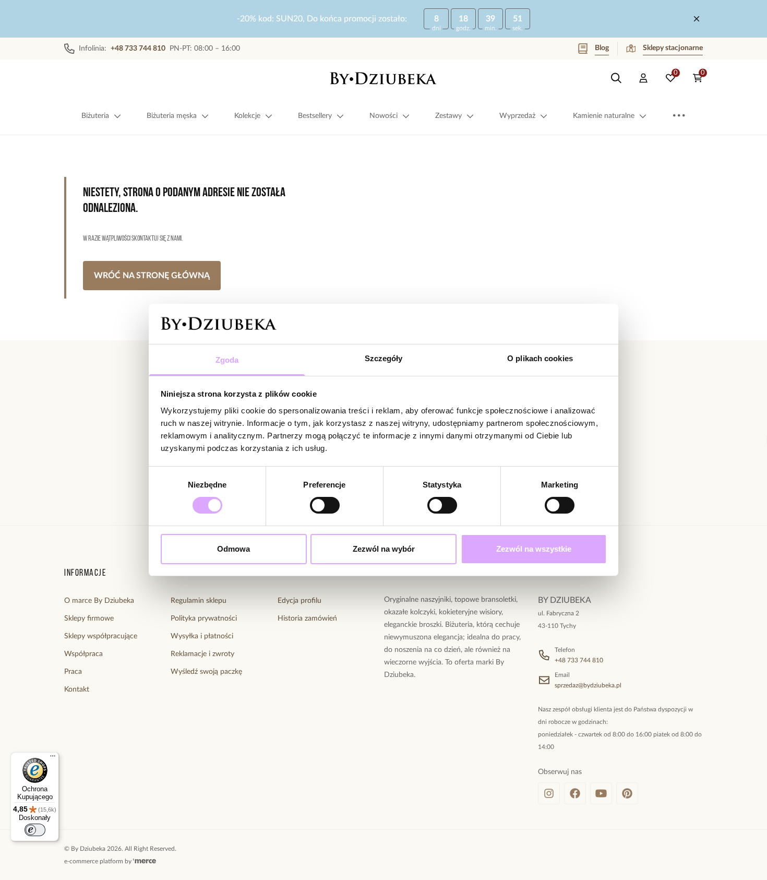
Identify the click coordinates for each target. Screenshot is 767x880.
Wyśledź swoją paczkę (206, 671)
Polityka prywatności (204, 618)
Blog (602, 48)
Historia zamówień (307, 618)
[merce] (144, 861)
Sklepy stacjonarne (673, 48)
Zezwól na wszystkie (533, 548)
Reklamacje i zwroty (202, 654)
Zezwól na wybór (384, 548)
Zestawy (448, 116)
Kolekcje (247, 116)
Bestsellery (315, 116)
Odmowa (233, 548)
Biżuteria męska (172, 116)
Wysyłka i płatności (202, 636)
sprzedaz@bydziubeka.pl (588, 685)
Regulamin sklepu (198, 600)
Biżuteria (95, 116)
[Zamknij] (696, 19)
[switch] (325, 505)
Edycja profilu (299, 600)
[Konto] (643, 78)
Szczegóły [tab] (384, 358)
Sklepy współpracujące (100, 636)
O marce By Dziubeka (99, 600)
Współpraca (83, 654)
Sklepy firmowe (89, 618)
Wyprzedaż (517, 116)
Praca (73, 671)
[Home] (383, 78)
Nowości (383, 116)
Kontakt (76, 689)
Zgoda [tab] (227, 359)
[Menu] (52, 758)
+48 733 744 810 (579, 660)
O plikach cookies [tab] (540, 358)
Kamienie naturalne (603, 116)
